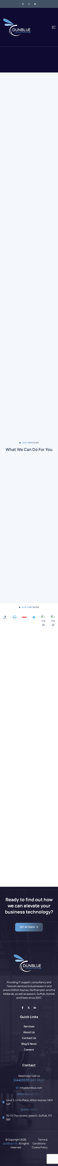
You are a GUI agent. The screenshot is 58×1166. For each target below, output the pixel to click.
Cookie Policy (40, 1147)
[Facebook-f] (22, 1007)
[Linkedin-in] (35, 1007)
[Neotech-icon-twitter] (29, 4)
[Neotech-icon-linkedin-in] (35, 4)
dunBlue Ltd (10, 1143)
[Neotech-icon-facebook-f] (23, 4)
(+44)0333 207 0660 (29, 1080)
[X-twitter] (28, 1007)
